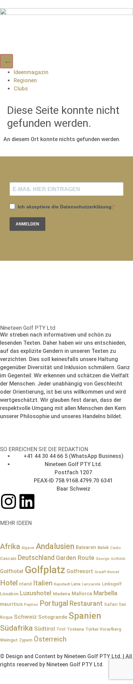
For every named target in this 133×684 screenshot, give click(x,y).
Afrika (10, 546)
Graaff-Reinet (106, 571)
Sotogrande (52, 617)
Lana (75, 584)
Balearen (86, 547)
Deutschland (36, 558)
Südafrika (16, 627)
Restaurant (86, 604)
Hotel (9, 583)
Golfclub (118, 559)
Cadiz (115, 547)
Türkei (91, 629)
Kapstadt (62, 584)
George (102, 558)
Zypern (25, 640)
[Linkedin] (26, 501)
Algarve (27, 548)
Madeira (61, 593)
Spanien (85, 616)
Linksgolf (112, 583)
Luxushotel (35, 593)
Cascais (8, 558)
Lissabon (9, 593)
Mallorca (82, 594)
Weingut (9, 640)
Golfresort (79, 571)
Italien (43, 583)
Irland (25, 583)
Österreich (50, 639)
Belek (103, 547)
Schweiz (25, 616)
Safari (110, 604)
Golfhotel (11, 571)
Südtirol (44, 629)
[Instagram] (8, 501)
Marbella (105, 593)
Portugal (54, 603)
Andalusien (55, 546)
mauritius (11, 604)
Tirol (60, 629)
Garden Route (75, 557)
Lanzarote (91, 584)
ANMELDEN (27, 224)
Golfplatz (45, 570)
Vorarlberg (110, 629)
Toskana (75, 629)
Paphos (31, 604)
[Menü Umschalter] (6, 61)
